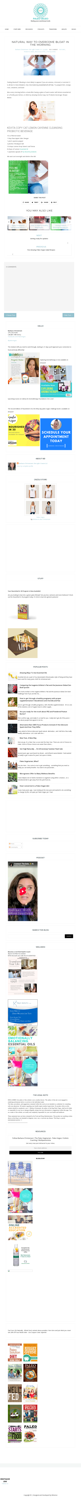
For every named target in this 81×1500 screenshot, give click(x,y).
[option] (18, 224)
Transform (53, 29)
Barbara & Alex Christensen (41, 519)
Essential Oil (24, 149)
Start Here (17, 29)
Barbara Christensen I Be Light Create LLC (28, 49)
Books (74, 29)
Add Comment (53, 49)
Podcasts (41, 29)
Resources (29, 29)
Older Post (67, 315)
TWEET (36, 202)
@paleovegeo (12, 340)
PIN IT (55, 202)
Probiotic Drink (29, 52)
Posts (12, 844)
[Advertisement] (40, 816)
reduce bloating (40, 52)
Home (7, 29)
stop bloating (51, 52)
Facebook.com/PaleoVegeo (17, 337)
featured (62, 49)
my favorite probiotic (29, 152)
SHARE (26, 202)
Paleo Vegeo (40, 517)
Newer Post (11, 315)
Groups (64, 29)
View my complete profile (25, 466)
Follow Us (5, 1484)
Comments (14, 847)
